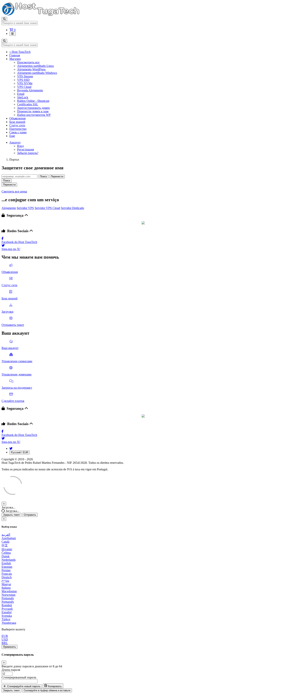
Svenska (7, 615)
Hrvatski (7, 549)
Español (6, 612)
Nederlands (9, 559)
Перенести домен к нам (32, 111)
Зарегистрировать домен (33, 107)
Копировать (54, 686)
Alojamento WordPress (31, 69)
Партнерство (17, 128)
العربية (6, 534)
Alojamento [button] (9, 208)
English (6, 563)
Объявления (17, 118)
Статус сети (17, 125)
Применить (9, 646)
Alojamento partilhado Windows (37, 72)
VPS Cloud (24, 86)
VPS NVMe (24, 83)
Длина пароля (11, 669)
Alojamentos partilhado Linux (35, 65)
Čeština (6, 552)
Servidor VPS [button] (25, 208)
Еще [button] (12, 135)
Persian (6, 570)
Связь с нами (18, 132)
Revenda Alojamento (30, 90)
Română (7, 605)
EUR (5, 636)
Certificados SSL (27, 104)
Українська (9, 622)
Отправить (30, 514)
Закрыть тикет (11, 514)
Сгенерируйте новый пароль (23, 686)
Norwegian (8, 594)
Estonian (7, 566)
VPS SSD (23, 79)
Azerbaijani (9, 538)
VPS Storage (25, 76)
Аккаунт (15, 142)
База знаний (17, 121)
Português (8, 598)
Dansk (6, 556)
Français (7, 573)
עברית (5, 580)
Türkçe (6, 619)
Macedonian (9, 591)
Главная (14, 55)
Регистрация (25, 149)
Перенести (57, 176)
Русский (7, 608)
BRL (5, 643)
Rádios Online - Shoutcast (33, 100)
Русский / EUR (19, 452)
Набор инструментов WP (34, 114)
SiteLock (22, 97)
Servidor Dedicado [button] (72, 208)
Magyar (6, 584)
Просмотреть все (28, 62)
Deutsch (7, 577)
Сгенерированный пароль (19, 677)
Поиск (43, 176)
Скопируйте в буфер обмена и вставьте (47, 690)
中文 (5, 545)
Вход (20, 146)
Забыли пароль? (27, 153)
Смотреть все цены (14, 191)
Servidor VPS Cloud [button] (47, 208)
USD (5, 639)
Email (20, 93)
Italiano (6, 587)
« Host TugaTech (20, 51)
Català (5, 541)
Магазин (15, 58)
